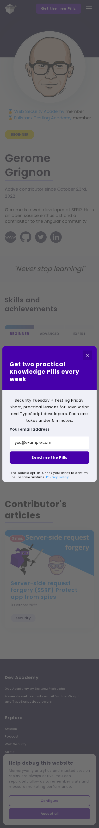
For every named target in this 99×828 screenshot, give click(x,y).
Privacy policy (57, 477)
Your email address (30, 429)
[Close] (87, 355)
